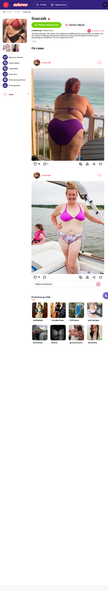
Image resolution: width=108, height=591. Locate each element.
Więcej (11, 94)
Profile (43, 4)
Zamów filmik (13, 69)
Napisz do (16, 57)
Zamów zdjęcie (14, 63)
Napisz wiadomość (48, 25)
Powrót (9, 12)
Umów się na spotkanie (17, 80)
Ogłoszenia (60, 4)
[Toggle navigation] (6, 5)
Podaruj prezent (14, 85)
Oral (34, 41)
